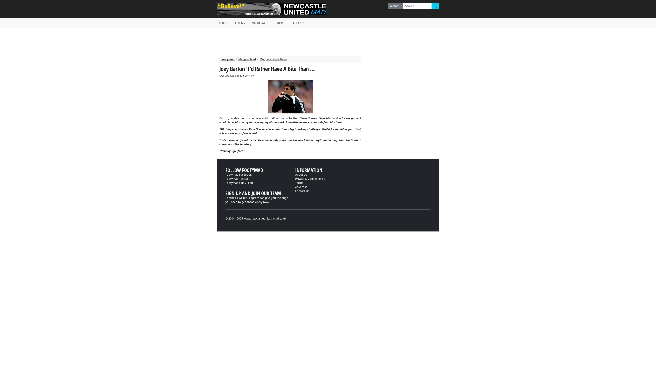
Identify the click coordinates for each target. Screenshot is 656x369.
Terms (299, 183)
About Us (301, 174)
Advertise (301, 187)
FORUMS (240, 23)
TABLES (279, 23)
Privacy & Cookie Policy (310, 179)
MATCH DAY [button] (259, 23)
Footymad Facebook (239, 174)
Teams (394, 6)
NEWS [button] (222, 23)
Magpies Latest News (273, 59)
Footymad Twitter (237, 179)
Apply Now (262, 202)
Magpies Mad (247, 59)
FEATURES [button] (296, 23)
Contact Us (302, 191)
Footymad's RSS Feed (239, 183)
